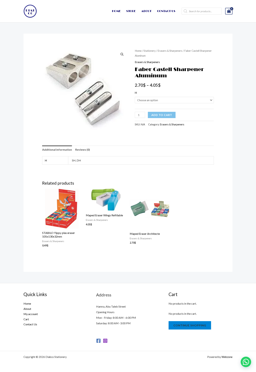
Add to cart (161, 115)
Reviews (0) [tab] (82, 149)
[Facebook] (98, 340)
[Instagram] (105, 340)
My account (31, 314)
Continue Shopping (189, 325)
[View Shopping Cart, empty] (228, 11)
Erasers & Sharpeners (170, 50)
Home (138, 50)
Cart (26, 319)
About (27, 308)
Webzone (227, 356)
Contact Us (30, 324)
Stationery (149, 50)
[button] (122, 54)
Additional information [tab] (57, 149)
